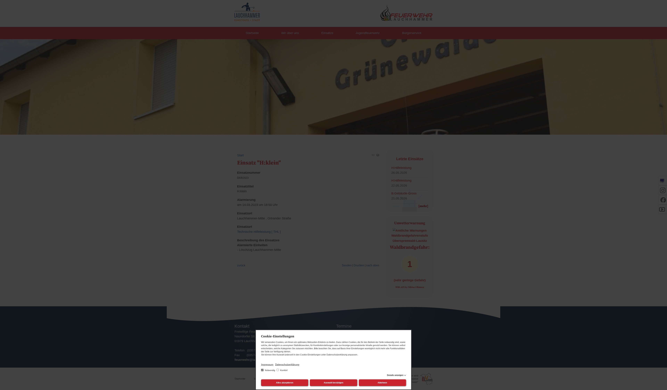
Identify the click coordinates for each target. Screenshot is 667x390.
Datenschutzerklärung (287, 364)
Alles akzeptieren (284, 382)
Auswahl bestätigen (333, 382)
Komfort (283, 370)
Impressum (267, 364)
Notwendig (270, 370)
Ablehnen (382, 382)
